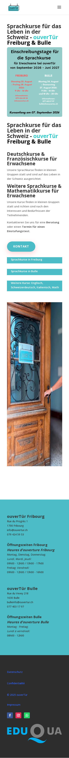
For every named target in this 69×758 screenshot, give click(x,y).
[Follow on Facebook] (10, 715)
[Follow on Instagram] (18, 715)
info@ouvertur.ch (17, 530)
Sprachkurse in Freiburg (26, 259)
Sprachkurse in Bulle (24, 271)
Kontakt (21, 246)
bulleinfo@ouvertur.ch (20, 602)
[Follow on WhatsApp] (27, 715)
